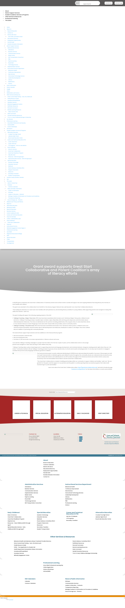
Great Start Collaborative (14, 151)
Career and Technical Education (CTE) (17, 140)
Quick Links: (52, 392)
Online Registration (48, 567)
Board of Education (12, 31)
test (8, 179)
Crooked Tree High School (14, 134)
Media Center (11, 55)
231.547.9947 (35, 436)
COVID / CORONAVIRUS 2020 (14, 218)
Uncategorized (10, 243)
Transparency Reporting (14, 198)
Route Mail (11, 63)
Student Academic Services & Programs (16, 130)
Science (10, 83)
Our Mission (10, 119)
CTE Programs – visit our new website (17, 145)
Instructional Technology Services (16, 76)
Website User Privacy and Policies (15, 201)
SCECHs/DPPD (11, 124)
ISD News (10, 192)
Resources (10, 171)
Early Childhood (11, 147)
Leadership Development (14, 78)
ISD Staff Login (118, 3)
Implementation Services (14, 66)
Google (8, 89)
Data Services (11, 74)
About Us (9, 29)
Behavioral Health (12, 70)
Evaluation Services (13, 164)
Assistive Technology (13, 162)
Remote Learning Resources (14, 109)
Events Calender (11, 87)
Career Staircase (12, 143)
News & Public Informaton (75, 579)
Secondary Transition (13, 173)
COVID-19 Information (13, 190)
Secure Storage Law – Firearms (15, 200)
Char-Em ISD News (11, 216)
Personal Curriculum (13, 108)
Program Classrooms (13, 170)
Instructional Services (12, 226)
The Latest (9, 181)
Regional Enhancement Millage (14, 233)
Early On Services (12, 149)
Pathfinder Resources (13, 106)
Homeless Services (12, 102)
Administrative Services (13, 48)
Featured (9, 224)
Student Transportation (14, 175)
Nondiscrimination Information (15, 44)
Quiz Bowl (9, 231)
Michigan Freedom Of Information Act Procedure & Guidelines (81, 589)
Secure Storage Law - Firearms (73, 591)
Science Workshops (12, 126)
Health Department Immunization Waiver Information (28, 549)
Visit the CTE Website (71, 516)
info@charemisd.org (34, 439)
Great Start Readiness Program (15, 153)
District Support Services (13, 46)
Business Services (12, 51)
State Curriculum (12, 113)
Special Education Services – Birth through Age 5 (20, 158)
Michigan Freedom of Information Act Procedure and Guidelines (23, 196)
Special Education (12, 160)
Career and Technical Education (14, 215)
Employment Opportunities (14, 40)
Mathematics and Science (13, 93)
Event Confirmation (11, 85)
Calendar (10, 185)
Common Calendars (13, 186)
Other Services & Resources (13, 94)
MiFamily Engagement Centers (15, 104)
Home (8, 27)
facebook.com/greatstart (78, 369)
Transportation (10, 241)
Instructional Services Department (16, 68)
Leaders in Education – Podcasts (16, 194)
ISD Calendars (30, 579)
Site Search (9, 128)
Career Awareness (12, 141)
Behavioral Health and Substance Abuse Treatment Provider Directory (32, 541)
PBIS (9, 59)
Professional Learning (12, 121)
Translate (11, 599)
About (45, 460)
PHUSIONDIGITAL (118, 455)
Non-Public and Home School (15, 36)
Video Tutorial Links (13, 111)
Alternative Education (13, 132)
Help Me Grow (11, 155)
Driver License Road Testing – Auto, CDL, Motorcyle (20, 96)
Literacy (10, 79)
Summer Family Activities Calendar (15, 177)
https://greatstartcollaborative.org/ (87, 367)
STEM (8, 239)
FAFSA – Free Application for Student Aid (24, 547)
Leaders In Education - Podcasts (73, 585)
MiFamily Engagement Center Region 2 (16, 228)
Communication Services (14, 53)
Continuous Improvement (14, 72)
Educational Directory (13, 38)
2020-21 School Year (12, 183)
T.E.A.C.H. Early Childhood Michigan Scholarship (19, 117)
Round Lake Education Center (15, 138)
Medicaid (10, 166)
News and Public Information (15, 188)
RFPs (8, 235)
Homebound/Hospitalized (14, 100)
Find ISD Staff (108, 3)
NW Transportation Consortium (16, 57)
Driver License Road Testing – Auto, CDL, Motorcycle (27, 543)
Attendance (11, 49)
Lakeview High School (13, 136)
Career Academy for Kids (13, 213)
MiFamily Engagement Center (21, 555)
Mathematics (11, 81)
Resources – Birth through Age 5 (16, 156)
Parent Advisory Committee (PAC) (16, 168)
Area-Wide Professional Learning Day (17, 123)
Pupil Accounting (12, 61)
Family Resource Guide (13, 98)
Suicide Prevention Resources (15, 115)
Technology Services (13, 64)
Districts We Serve (12, 34)
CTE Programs (70, 518)
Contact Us (10, 33)
